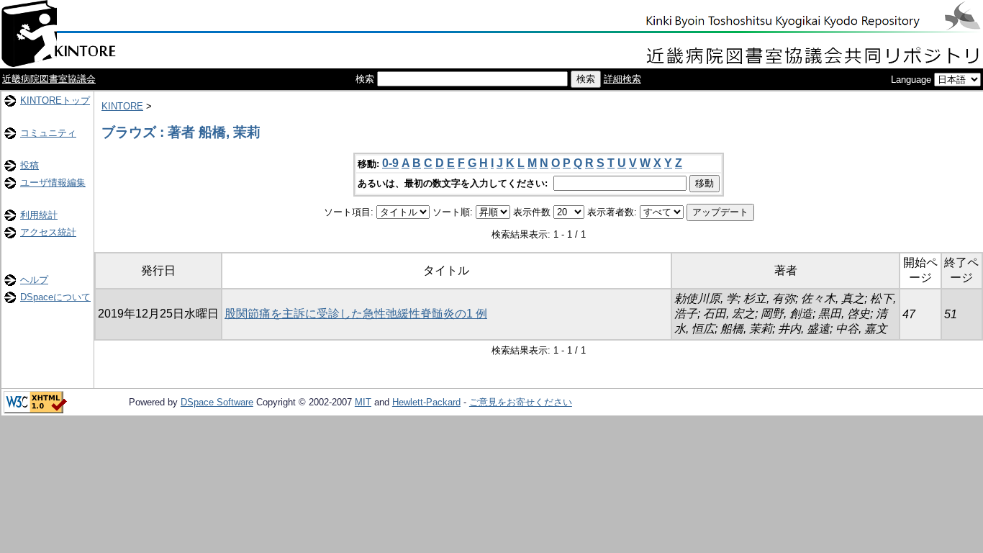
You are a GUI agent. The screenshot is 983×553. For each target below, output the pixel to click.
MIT (363, 402)
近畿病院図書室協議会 (49, 78)
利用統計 (39, 215)
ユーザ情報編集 (53, 182)
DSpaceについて (55, 297)
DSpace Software (217, 402)
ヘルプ (34, 279)
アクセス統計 (48, 232)
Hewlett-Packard (426, 402)
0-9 (390, 163)
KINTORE (122, 106)
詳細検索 (622, 78)
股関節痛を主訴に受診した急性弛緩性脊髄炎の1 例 (356, 313)
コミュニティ (48, 132)
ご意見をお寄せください (520, 402)
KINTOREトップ (55, 100)
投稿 (29, 165)
